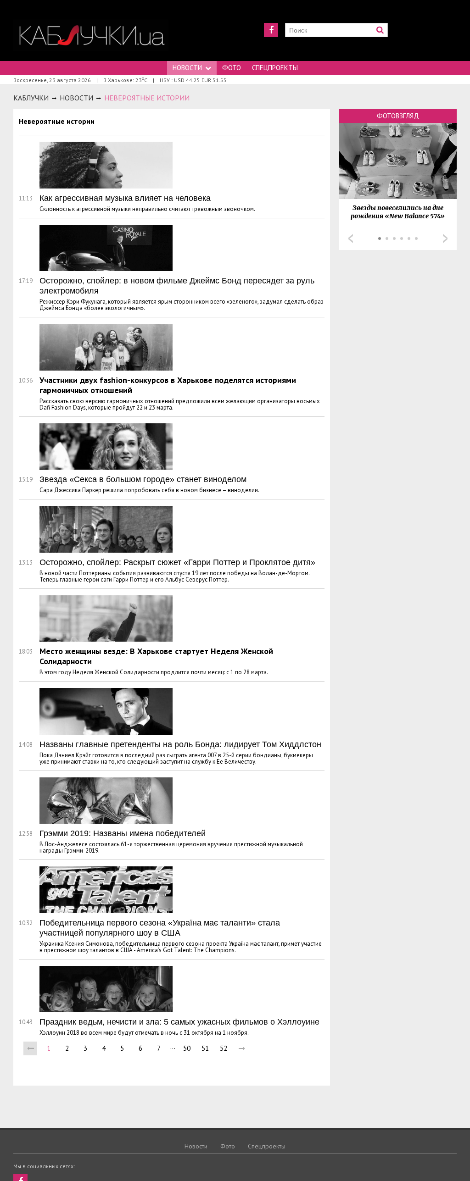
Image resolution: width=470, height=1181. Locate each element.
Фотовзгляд (398, 115)
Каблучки (31, 97)
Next (445, 238)
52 (223, 1048)
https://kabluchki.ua (90, 35)
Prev (350, 238)
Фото (231, 67)
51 (205, 1048)
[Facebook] (271, 30)
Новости (187, 67)
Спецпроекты (275, 67)
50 (186, 1048)
